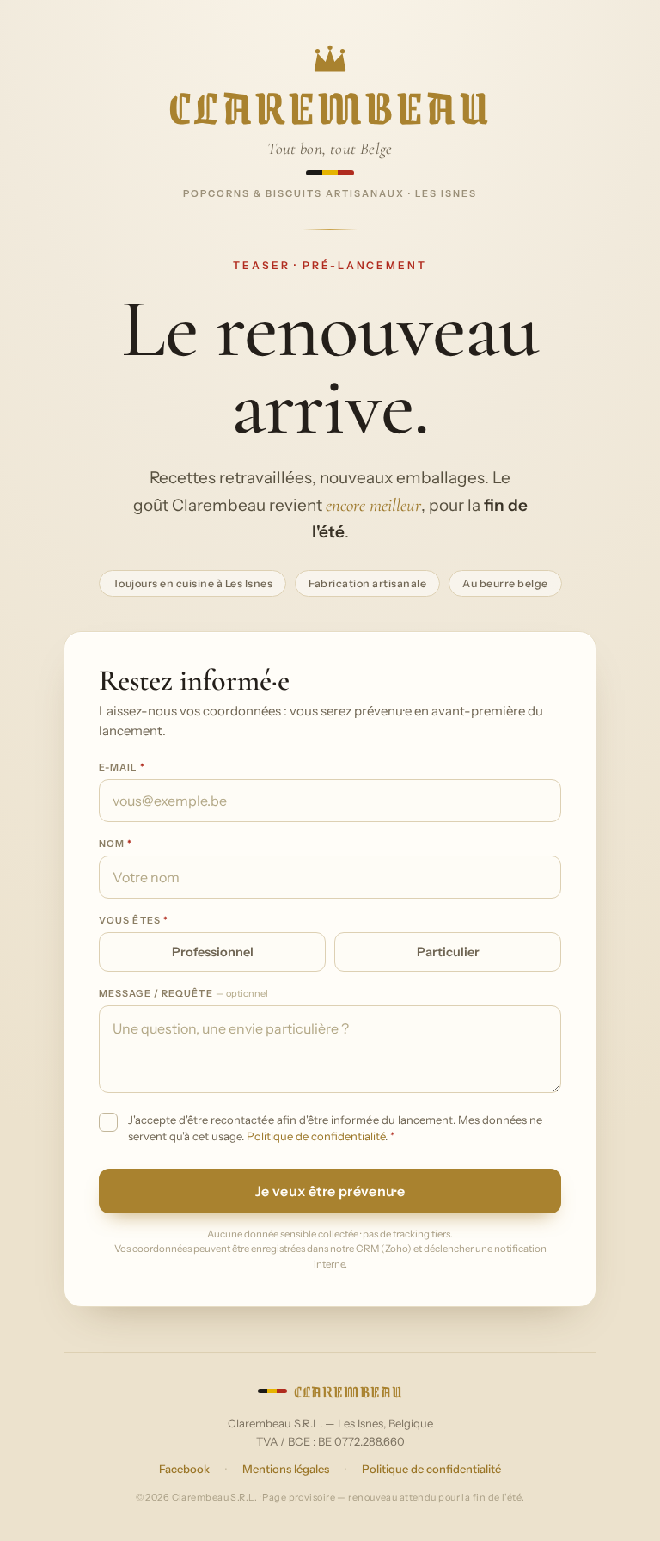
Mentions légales (285, 1469)
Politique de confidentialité (316, 1136)
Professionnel (213, 952)
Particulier (448, 952)
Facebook (184, 1469)
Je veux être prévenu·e (330, 1191)
